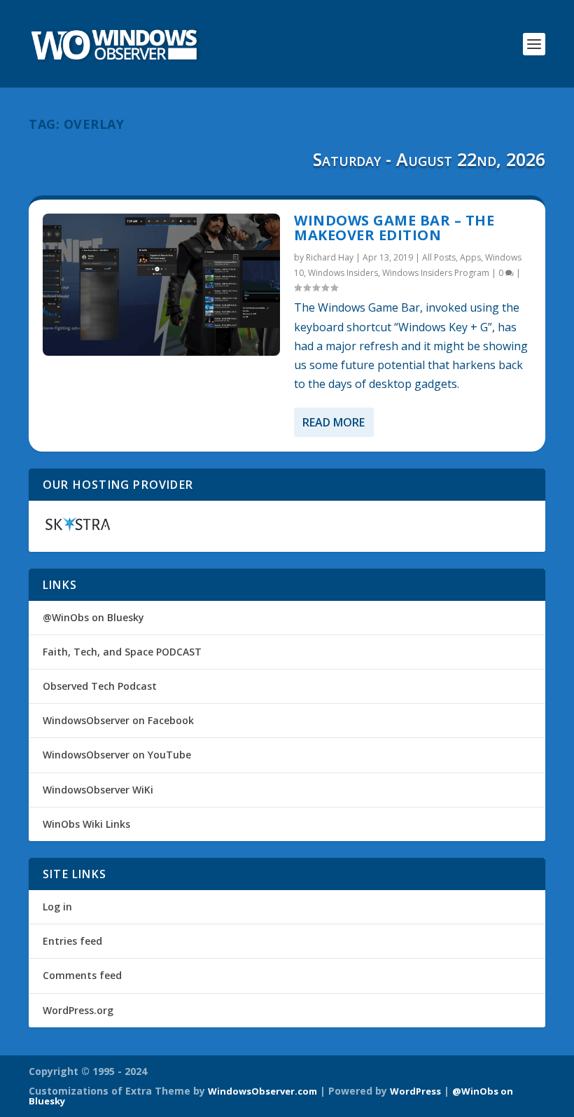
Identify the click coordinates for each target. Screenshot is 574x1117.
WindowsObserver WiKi (98, 789)
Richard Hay (330, 257)
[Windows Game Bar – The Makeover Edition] (161, 285)
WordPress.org (78, 1010)
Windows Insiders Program (435, 273)
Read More (333, 422)
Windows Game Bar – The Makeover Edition (394, 228)
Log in (57, 906)
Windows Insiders (343, 273)
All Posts (439, 257)
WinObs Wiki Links (86, 824)
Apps (470, 257)
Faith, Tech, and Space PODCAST (122, 651)
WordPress (415, 1091)
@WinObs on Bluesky (93, 617)
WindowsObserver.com (262, 1091)
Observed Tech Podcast (100, 686)
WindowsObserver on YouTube (117, 754)
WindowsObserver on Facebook (118, 720)
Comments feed (82, 975)
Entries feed (72, 941)
